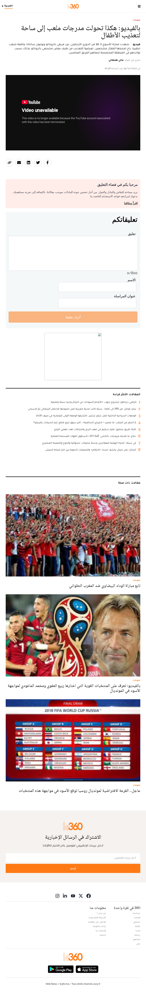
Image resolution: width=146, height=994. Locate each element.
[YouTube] (73, 895)
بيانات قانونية (99, 926)
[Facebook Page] (88, 895)
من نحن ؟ (101, 913)
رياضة (137, 935)
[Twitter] (81, 895)
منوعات (136, 20)
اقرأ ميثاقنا (131, 203)
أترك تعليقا (73, 317)
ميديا (138, 930)
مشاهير (136, 939)
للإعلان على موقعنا (97, 921)
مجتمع (137, 921)
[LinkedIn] (65, 895)
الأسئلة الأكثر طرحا (97, 917)
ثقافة (137, 926)
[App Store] (87, 969)
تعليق (132, 234)
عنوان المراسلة (125, 296)
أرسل (73, 868)
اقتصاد (137, 917)
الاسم (132, 280)
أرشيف (102, 935)
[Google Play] (61, 969)
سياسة (136, 913)
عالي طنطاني (116, 59)
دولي (138, 943)
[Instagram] (57, 895)
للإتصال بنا (101, 930)
